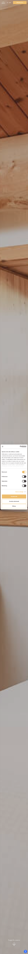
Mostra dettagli (19, 491)
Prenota (20, 2)
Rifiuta (14, 506)
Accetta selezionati (14, 501)
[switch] (24, 476)
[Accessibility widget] (25, 951)
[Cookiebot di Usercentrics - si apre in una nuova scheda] (20, 447)
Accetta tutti (14, 496)
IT (7, 2)
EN (10, 2)
